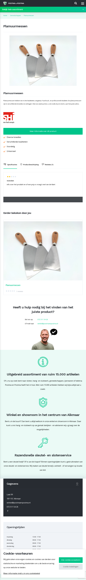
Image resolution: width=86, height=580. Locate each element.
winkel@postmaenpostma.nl (48, 324)
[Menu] (83, 3)
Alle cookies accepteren (71, 560)
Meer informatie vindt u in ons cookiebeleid (21, 573)
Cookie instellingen (70, 567)
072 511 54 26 (43, 319)
